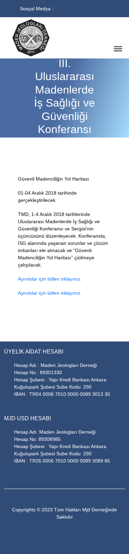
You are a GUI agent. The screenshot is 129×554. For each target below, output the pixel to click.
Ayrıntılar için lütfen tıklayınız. (50, 279)
